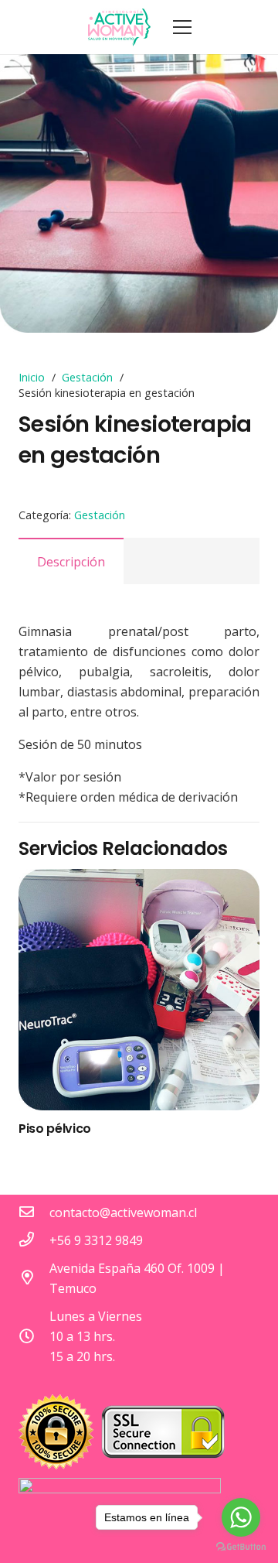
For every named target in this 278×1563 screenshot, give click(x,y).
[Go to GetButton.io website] (241, 1547)
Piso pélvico (55, 1128)
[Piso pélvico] (139, 989)
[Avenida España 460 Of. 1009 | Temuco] (34, 1278)
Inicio (32, 377)
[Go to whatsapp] (241, 1517)
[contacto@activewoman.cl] (34, 1212)
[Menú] (182, 27)
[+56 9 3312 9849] (34, 1240)
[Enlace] (119, 27)
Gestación (87, 377)
